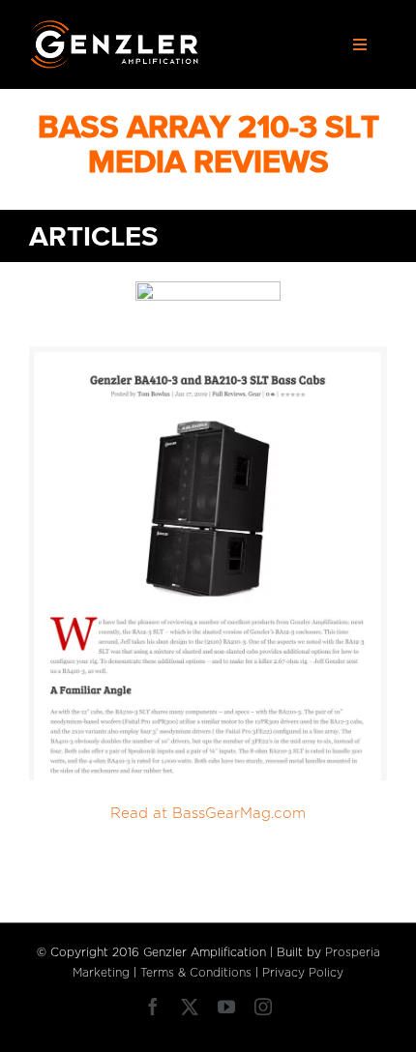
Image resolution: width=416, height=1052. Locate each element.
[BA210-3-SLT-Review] (208, 353)
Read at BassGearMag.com (208, 813)
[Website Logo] (114, 26)
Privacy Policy (302, 973)
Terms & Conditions (196, 973)
